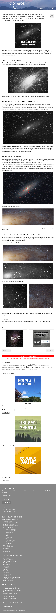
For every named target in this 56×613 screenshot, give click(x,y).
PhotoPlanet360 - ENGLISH (9, 509)
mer (40, 367)
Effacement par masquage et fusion (11, 595)
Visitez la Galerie (7, 605)
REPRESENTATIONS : (8, 546)
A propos (5, 494)
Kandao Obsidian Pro (8, 580)
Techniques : (8, 538)
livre (50, 367)
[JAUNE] (28, 460)
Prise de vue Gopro (10, 540)
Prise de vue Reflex (10, 542)
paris (39, 369)
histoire (37, 367)
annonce (22, 369)
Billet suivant (50, 351)
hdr (37, 369)
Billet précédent (7, 351)
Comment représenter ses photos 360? (12, 590)
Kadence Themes (22, 610)
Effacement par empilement (9, 598)
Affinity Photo (9, 537)
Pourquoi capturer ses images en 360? (12, 587)
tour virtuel (7, 365)
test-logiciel (29, 369)
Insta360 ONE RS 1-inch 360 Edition (11, 577)
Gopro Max (5, 569)
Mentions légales (7, 495)
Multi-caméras (9, 532)
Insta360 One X (6, 572)
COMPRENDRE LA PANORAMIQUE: (10, 519)
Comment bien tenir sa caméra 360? (11, 588)
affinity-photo (18, 365)
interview (13, 369)
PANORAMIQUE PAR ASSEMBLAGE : (12, 526)
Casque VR (7, 551)
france (17, 369)
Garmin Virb (6, 571)
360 (9, 369)
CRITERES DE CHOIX (8, 559)
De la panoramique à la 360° (11, 522)
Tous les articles (7, 513)
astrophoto (4, 367)
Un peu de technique (9, 524)
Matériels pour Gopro (11, 529)
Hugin (7, 535)
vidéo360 (47, 367)
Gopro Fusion (6, 567)
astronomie (4, 323)
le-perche (3, 365)
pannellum (47, 365)
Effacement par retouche (9, 596)
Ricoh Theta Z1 (6, 564)
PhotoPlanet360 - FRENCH (9, 511)
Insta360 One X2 (7, 574)
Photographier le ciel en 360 (9, 592)
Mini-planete (7, 550)
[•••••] (28, 389)
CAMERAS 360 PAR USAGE (9, 561)
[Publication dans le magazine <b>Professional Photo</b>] (41, 338)
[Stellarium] (14, 338)
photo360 (29, 367)
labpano (52, 367)
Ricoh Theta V (6, 563)
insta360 (31, 365)
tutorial (43, 367)
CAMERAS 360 (6, 545)
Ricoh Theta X (6, 566)
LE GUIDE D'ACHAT (8, 558)
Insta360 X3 (6, 575)
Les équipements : (9, 527)
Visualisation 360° (9, 548)
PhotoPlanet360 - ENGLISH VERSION (28, 356)
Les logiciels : (8, 534)
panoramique (20, 367)
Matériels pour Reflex (11, 530)
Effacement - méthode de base (10, 593)
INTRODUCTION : (7, 521)
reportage (5, 369)
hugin (36, 365)
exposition (12, 365)
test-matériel (11, 367)
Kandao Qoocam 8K (8, 579)
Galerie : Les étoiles (7, 606)
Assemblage (9, 543)
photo (25, 365)
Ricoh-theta (34, 369)
